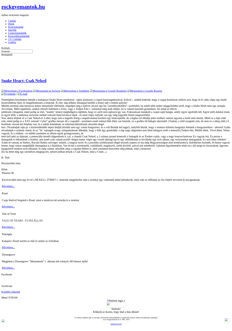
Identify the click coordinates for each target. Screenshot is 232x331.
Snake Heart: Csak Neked (23, 80)
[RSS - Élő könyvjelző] (3, 321)
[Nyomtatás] (8, 93)
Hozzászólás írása (10, 163)
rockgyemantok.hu (23, 7)
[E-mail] (22, 93)
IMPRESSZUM (116, 324)
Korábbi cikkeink (10, 291)
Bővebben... (8, 186)
